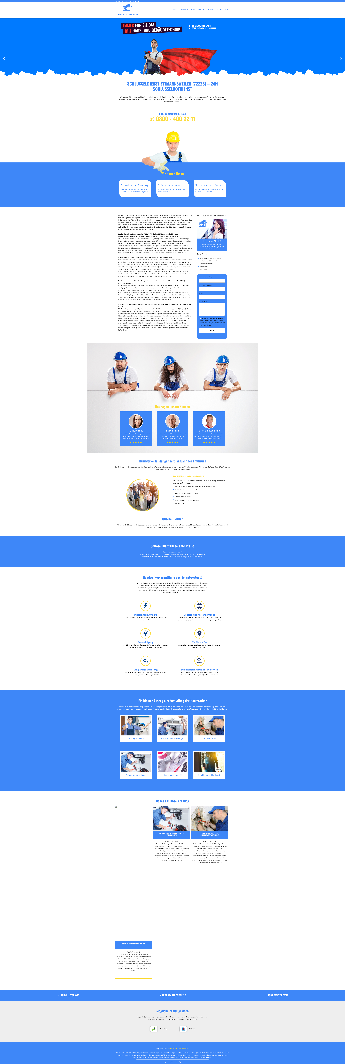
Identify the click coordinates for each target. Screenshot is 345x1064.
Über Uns (201, 10)
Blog (180, 1062)
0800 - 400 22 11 (134, 1)
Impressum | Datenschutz (170, 1062)
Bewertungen (183, 10)
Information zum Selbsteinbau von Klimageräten (171, 834)
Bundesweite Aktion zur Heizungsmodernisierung (209, 834)
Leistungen (210, 10)
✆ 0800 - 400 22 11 (172, 118)
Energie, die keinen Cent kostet (133, 943)
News (227, 10)
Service (219, 10)
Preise (193, 10)
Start (174, 10)
